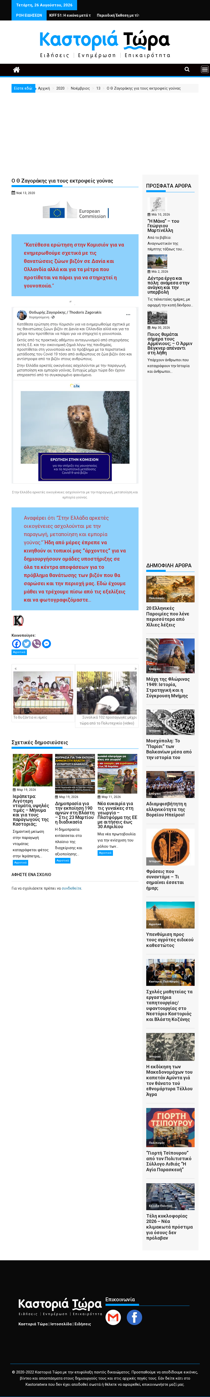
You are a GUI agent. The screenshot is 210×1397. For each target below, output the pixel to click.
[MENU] (205, 69)
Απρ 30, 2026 (161, 327)
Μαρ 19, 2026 (26, 790)
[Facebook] (16, 643)
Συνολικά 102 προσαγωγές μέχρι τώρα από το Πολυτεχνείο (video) (108, 720)
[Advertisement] (105, 131)
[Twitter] (26, 643)
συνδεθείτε (71, 888)
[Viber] (36, 643)
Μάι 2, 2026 (160, 271)
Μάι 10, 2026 (161, 214)
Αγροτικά (19, 652)
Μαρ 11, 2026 (111, 797)
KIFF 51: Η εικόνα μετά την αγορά (49, 15)
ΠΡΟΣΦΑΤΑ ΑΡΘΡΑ (168, 186)
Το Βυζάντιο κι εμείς (30, 717)
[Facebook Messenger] (46, 643)
